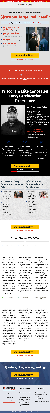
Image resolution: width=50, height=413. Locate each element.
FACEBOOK (8, 393)
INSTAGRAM (8, 397)
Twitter (8, 401)
